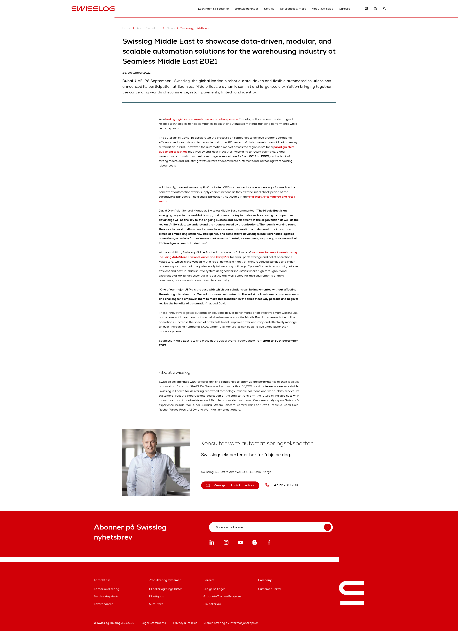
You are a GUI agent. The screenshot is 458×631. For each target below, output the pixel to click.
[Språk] (375, 9)
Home (126, 28)
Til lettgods (156, 596)
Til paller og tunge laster (165, 589)
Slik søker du (212, 604)
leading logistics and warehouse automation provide (201, 119)
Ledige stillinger (214, 589)
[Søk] (384, 9)
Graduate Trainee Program (222, 596)
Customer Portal (269, 589)
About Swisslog (322, 9)
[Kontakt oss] (366, 9)
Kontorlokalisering (106, 589)
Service (269, 9)
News (171, 28)
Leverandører (103, 604)
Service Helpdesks (106, 596)
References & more (293, 9)
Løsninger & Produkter (213, 9)
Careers (344, 9)
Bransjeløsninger (246, 9)
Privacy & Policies (185, 623)
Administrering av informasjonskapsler (231, 623)
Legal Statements (154, 623)
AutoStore (156, 604)
